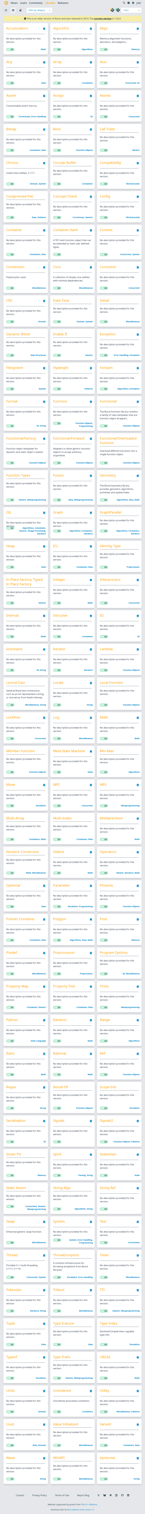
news (14, 3)
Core (57, 267)
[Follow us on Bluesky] (104, 1495)
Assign (58, 95)
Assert (11, 95)
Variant (105, 1424)
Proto (104, 986)
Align (104, 28)
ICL (55, 546)
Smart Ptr (13, 1154)
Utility (104, 1390)
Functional (108, 401)
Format (12, 401)
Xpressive (107, 1457)
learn (23, 3)
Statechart (108, 1154)
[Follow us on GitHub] (122, 1495)
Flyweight (60, 367)
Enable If (60, 334)
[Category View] (20, 10)
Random (60, 1019)
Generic (136, 150)
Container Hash (65, 230)
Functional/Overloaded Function (118, 440)
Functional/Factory (21, 438)
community (36, 3)
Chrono (12, 162)
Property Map (17, 986)
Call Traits (107, 129)
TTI (102, 1289)
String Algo (62, 1187)
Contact (20, 1495)
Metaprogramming (36, 499)
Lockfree (13, 717)
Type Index (109, 1323)
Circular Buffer (64, 162)
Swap (10, 1221)
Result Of (60, 1087)
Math (43, 49)
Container (14, 230)
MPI (56, 784)
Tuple (10, 1323)
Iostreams (14, 649)
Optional (13, 885)
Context (106, 230)
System (42, 183)
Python (12, 1019)
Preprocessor (133, 567)
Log (56, 717)
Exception (108, 334)
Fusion (58, 475)
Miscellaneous (39, 288)
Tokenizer (14, 1289)
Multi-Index (62, 818)
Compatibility (110, 162)
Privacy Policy (39, 1495)
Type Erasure (63, 1323)
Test (103, 1221)
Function (60, 401)
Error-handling (38, 116)
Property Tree (64, 986)
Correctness (24, 116)
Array (57, 62)
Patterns (42, 217)
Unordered (62, 1390)
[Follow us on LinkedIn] (128, 1495)
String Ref (108, 1187)
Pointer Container (20, 919)
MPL (103, 784)
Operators (108, 851)
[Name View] (6, 10)
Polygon (59, 919)
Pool (103, 919)
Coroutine (108, 267)
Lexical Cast (15, 682)
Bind (56, 129)
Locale (58, 682)
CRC (9, 300)
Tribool (58, 1289)
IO (138, 83)
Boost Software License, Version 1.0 (80, 1509)
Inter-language (38, 1040)
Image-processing (36, 530)
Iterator (59, 649)
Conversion (15, 267)
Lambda (106, 649)
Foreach (106, 367)
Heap (10, 546)
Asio (103, 62)
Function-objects (84, 150)
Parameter (61, 885)
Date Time (61, 300)
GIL (9, 512)
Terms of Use (62, 1495)
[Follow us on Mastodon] (111, 1495)
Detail (104, 300)
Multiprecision (111, 818)
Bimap (11, 129)
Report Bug (83, 1495)
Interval (12, 615)
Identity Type (110, 546)
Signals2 (106, 1120)
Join (139, 3)
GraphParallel (110, 512)
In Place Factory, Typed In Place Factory (24, 581)
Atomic (105, 95)
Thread (12, 1255)
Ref (102, 1053)
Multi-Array (15, 818)
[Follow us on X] (98, 1495)
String (43, 425)
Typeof (11, 1357)
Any (9, 62)
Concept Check (65, 196)
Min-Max (107, 751)
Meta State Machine (69, 751)
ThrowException (66, 1255)
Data (43, 83)
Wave (10, 1457)
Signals (58, 1120)
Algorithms (87, 49)
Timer (104, 1255)
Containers (87, 83)
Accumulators (17, 28)
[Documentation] (44, 29)
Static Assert (16, 1187)
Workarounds (133, 183)
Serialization (16, 1120)
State (90, 772)
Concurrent (130, 83)
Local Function (111, 682)
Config (105, 196)
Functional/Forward (68, 438)
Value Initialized (65, 1424)
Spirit (57, 1154)
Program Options (114, 952)
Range (105, 1019)
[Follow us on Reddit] (116, 1495)
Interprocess (110, 579)
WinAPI (59, 1457)
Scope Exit (108, 1087)
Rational (59, 1053)
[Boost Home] (6, 3)
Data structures (38, 355)
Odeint (58, 851)
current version (103, 18)
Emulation (135, 355)
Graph (58, 512)
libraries (50, 3)
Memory (135, 49)
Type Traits (61, 1357)
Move (10, 784)
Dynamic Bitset (18, 334)
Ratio (10, 1053)
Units (10, 1390)
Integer (59, 579)
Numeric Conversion (22, 851)
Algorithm (61, 28)
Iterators (41, 533)
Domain (34, 183)
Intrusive (60, 615)
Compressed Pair (20, 196)
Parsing (82, 1175)
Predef (11, 952)
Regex (11, 1087)
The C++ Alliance (89, 1504)
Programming (86, 426)
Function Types (18, 475)
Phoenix (106, 885)
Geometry (108, 475)
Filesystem (14, 367)
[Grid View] (13, 10)
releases (63, 3)
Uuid (10, 1424)
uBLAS (105, 1357)
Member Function (20, 751)
